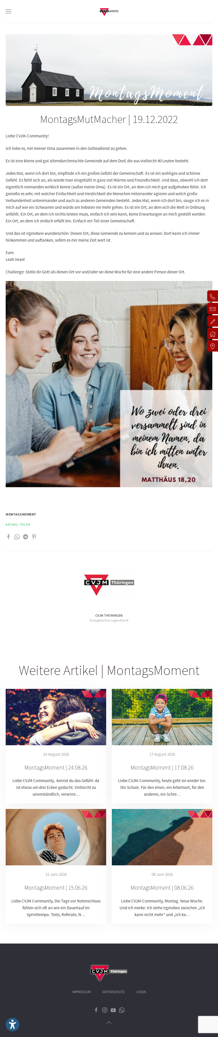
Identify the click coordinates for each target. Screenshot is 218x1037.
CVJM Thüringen (109, 615)
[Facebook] (8, 536)
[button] (8, 11)
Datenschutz (113, 992)
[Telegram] (25, 536)
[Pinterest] (34, 536)
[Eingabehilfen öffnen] (12, 1024)
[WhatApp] (17, 536)
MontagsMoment (21, 514)
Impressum (81, 992)
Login (141, 992)
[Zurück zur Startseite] (109, 11)
